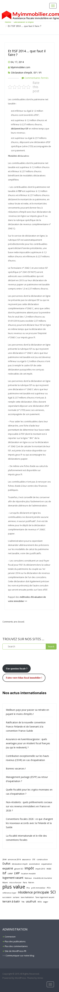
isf (4, 873)
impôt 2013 (40, 869)
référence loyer (9, 893)
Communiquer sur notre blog (20, 955)
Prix (28, 888)
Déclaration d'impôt (24, 22)
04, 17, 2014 (17, 62)
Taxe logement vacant (44, 897)
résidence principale (33, 892)
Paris (25, 882)
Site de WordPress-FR (15, 951)
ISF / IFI (37, 72)
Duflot (6, 863)
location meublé (28, 873)
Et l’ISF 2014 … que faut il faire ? (27, 53)
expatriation (46, 864)
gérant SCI (18, 869)
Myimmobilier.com (20, 67)
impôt (29, 868)
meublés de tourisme (42, 878)
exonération (34, 864)
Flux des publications (15, 941)
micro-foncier (15, 882)
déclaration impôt (20, 864)
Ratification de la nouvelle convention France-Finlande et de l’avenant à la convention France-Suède (26, 726)
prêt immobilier (38, 888)
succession (6, 897)
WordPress (20, 977)
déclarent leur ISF (20, 128)
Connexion (10, 936)
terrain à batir (11, 901)
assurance (26, 859)
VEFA (40, 902)
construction (42, 859)
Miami (5, 882)
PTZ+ (49, 888)
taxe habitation (27, 897)
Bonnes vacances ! (16, 768)
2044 (4, 859)
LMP (17, 873)
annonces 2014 (14, 859)
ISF (20, 191)
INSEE (49, 869)
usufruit (31, 901)
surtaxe (16, 897)
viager (45, 902)
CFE (33, 859)
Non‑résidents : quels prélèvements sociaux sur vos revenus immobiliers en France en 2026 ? (29, 806)
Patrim (31, 882)
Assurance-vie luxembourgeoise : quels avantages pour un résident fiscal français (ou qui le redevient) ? (28, 743)
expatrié (7, 868)
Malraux (28, 878)
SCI (53, 892)
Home (8, 22)
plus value (13, 887)
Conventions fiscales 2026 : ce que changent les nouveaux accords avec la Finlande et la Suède (29, 823)
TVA (22, 902)
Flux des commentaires (16, 946)
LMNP (10, 873)
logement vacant (12, 878)
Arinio (40, 977)
